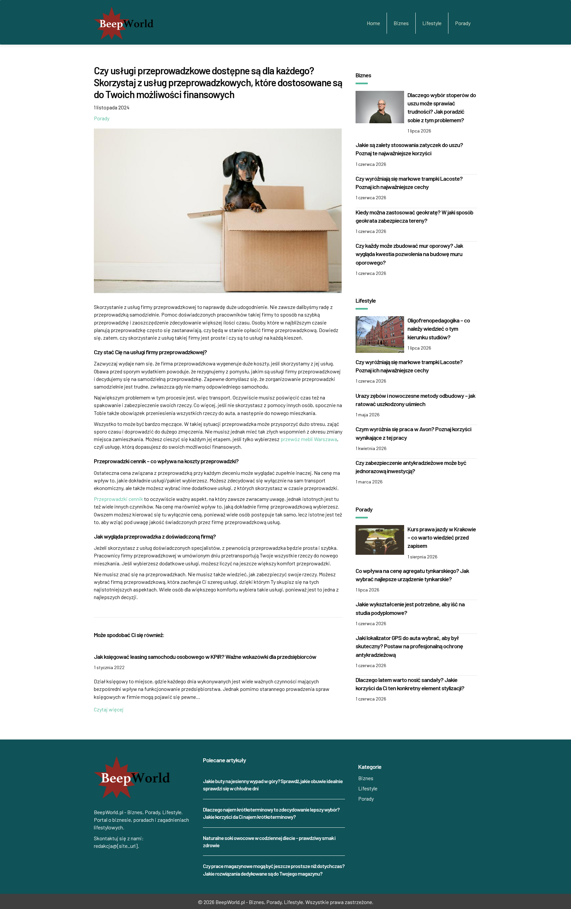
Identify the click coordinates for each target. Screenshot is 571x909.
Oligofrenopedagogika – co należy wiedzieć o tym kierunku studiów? (438, 328)
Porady (463, 23)
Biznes (401, 23)
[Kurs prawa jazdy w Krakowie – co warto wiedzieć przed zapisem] (380, 539)
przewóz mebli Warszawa (309, 439)
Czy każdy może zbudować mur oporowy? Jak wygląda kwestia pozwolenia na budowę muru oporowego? (409, 254)
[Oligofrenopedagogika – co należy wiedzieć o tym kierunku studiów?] (380, 334)
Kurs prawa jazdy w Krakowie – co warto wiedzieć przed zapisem (441, 537)
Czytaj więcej (109, 709)
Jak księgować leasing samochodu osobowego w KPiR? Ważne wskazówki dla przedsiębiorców (205, 656)
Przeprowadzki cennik (118, 499)
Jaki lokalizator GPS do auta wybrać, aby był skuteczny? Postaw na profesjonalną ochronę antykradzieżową (409, 646)
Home (373, 23)
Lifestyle (431, 23)
